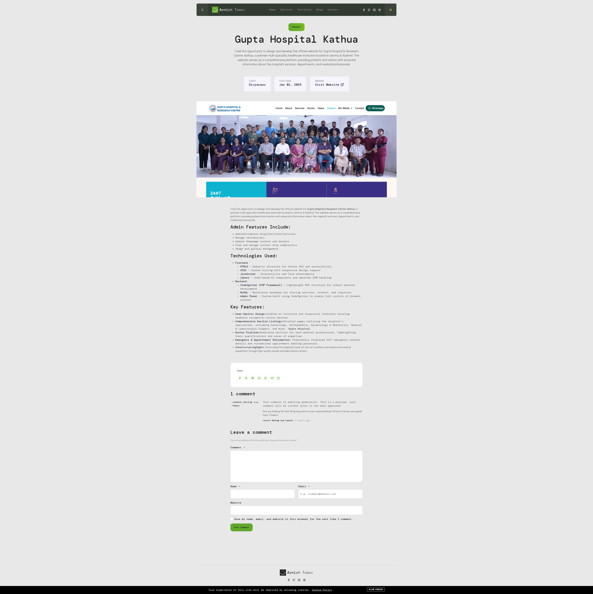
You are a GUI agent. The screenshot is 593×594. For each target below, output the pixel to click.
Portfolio (305, 9)
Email (303, 486)
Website (235, 502)
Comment (236, 447)
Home (272, 9)
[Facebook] (363, 10)
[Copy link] (278, 378)
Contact (333, 9)
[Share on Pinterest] (252, 378)
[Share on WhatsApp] (265, 378)
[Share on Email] (272, 378)
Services (286, 9)
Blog (320, 9)
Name (234, 486)
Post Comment (241, 527)
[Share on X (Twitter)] (246, 378)
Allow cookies (376, 589)
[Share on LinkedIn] (259, 378)
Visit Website (327, 84)
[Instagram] (379, 10)
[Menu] (202, 10)
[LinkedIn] (374, 10)
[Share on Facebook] (239, 378)
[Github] (369, 10)
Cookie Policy (322, 590)
